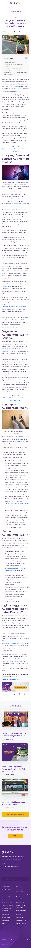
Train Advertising (7, 899)
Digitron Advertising (22, 894)
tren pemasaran (15, 86)
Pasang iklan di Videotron (17, 661)
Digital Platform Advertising (20, 906)
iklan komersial (6, 327)
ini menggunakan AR (14, 306)
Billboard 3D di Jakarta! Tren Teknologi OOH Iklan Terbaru (15, 399)
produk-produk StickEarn (10, 679)
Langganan (24, 879)
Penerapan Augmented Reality (13, 68)
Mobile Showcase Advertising (7, 909)
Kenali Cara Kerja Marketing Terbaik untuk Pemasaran (15, 150)
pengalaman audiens (15, 203)
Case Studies (5, 920)
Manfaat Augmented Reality (12, 71)
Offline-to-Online (21, 910)
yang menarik (15, 568)
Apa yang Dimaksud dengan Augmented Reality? (12, 62)
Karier (18, 929)
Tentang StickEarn (7, 917)
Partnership (5, 926)
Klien (3, 923)
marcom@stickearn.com (11, 866)
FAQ (17, 926)
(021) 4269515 (8, 863)
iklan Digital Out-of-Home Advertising (14, 643)
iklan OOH (20, 441)
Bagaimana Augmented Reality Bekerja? (13, 65)
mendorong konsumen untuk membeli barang (17, 505)
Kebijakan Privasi (21, 920)
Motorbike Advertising (5, 893)
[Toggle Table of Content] (25, 58)
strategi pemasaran (8, 138)
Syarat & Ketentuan (22, 923)
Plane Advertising (7, 902)
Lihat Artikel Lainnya (15, 814)
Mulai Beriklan (15, 835)
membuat (11, 120)
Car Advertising (6, 889)
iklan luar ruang (7, 286)
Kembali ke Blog (16, 11)
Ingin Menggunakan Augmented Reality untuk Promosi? (15, 73)
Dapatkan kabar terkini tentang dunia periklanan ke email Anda (13, 874)
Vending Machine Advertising (21, 897)
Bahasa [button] (4, 939)
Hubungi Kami (20, 917)
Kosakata (19, 932)
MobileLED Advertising (19, 890)
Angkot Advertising (7, 905)
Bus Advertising (6, 897)
